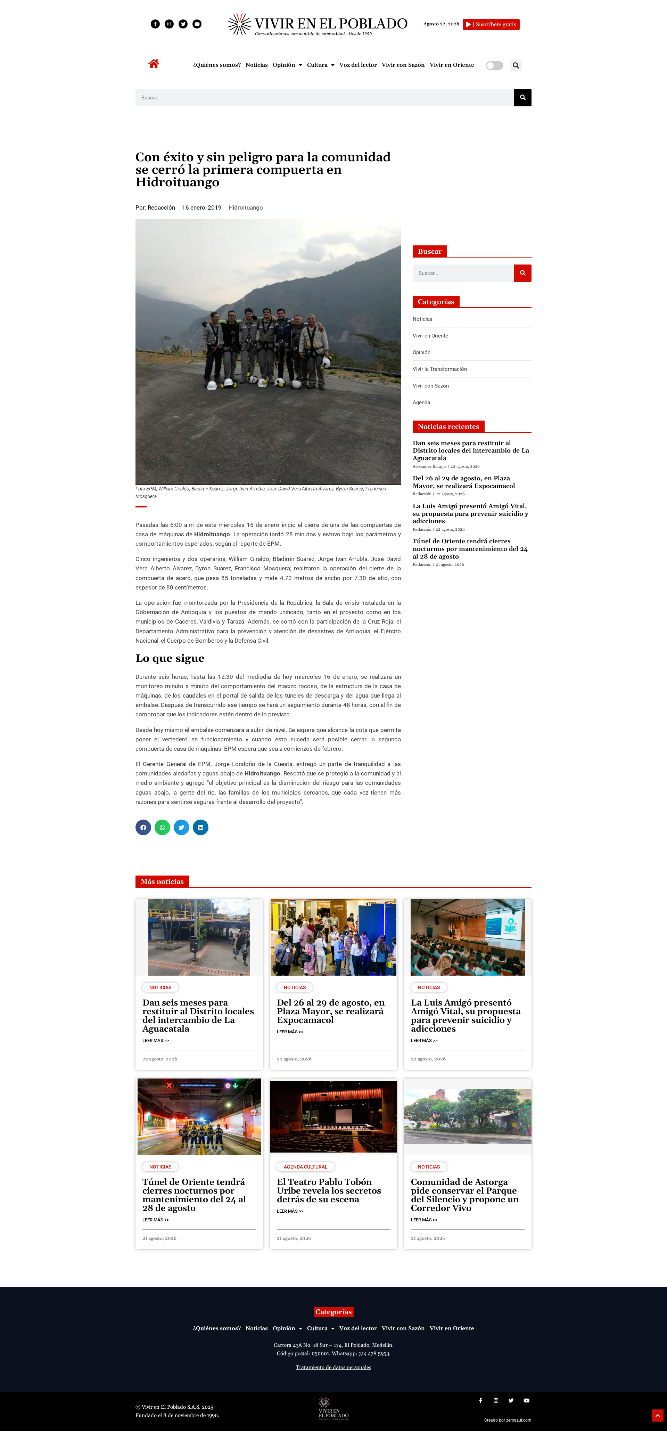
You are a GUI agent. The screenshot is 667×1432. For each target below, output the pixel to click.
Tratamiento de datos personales (333, 1367)
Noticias (257, 65)
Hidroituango (246, 207)
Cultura (317, 65)
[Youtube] (196, 24)
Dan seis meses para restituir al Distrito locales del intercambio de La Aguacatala (471, 450)
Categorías (333, 1312)
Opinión (284, 65)
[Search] (523, 97)
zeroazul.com (519, 1420)
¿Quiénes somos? (217, 65)
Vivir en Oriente (452, 65)
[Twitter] (183, 24)
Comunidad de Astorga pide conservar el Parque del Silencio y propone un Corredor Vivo (465, 1195)
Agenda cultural (306, 1167)
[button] (516, 65)
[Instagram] (169, 24)
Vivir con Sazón (403, 65)
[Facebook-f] (155, 24)
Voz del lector (358, 65)
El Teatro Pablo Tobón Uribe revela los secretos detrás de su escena (329, 1191)
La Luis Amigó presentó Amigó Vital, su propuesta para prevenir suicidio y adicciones (470, 513)
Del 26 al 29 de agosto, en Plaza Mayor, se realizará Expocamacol (464, 482)
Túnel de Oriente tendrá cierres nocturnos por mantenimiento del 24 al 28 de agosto (470, 548)
